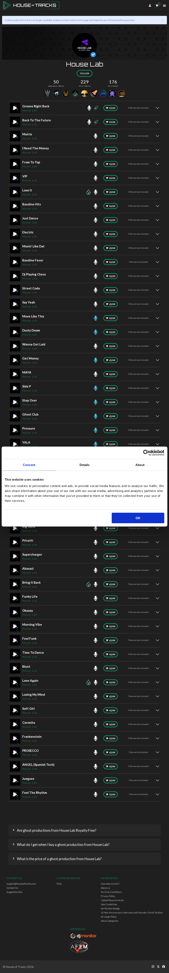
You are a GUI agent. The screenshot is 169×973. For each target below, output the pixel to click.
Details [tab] (85, 464)
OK (138, 518)
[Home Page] (32, 5)
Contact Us (12, 887)
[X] (158, 966)
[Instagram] (153, 966)
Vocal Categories (109, 920)
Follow (84, 73)
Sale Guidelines (109, 904)
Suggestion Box (14, 891)
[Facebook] (163, 966)
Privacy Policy (108, 896)
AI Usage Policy (109, 916)
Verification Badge (110, 908)
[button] (84, 830)
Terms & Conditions (111, 891)
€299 (112, 136)
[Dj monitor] (84, 936)
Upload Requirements (112, 900)
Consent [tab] (29, 464)
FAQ (59, 883)
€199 (112, 108)
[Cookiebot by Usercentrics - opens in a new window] (146, 453)
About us (105, 887)
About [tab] (139, 464)
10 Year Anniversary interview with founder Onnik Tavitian (132, 912)
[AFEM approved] (84, 947)
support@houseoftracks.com (21, 883)
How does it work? (110, 883)
